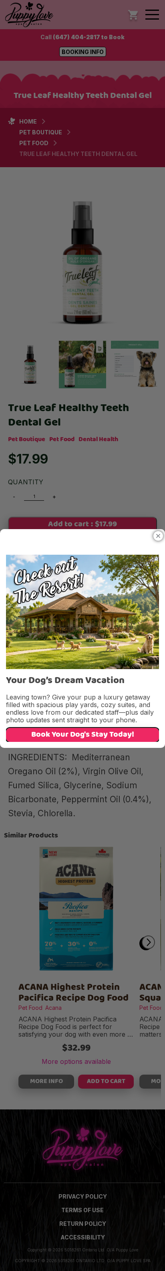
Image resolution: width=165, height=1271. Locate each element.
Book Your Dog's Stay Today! (82, 735)
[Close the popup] (158, 536)
